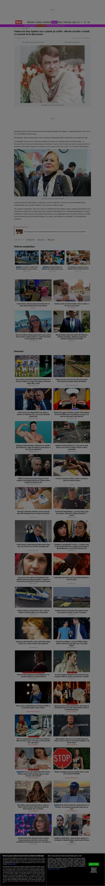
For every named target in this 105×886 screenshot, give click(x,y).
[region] (52, 869)
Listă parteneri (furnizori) (54, 869)
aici (28, 875)
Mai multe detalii (12, 864)
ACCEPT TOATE (93, 864)
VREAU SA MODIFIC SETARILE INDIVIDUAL (93, 870)
